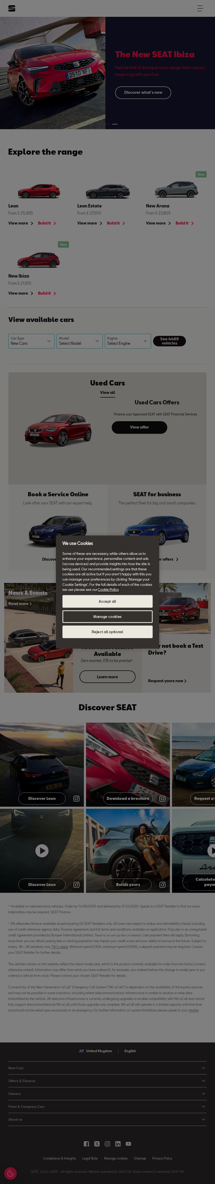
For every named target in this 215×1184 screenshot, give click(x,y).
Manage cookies (107, 616)
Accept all (107, 601)
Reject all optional (107, 632)
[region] (107, 592)
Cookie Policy (108, 590)
